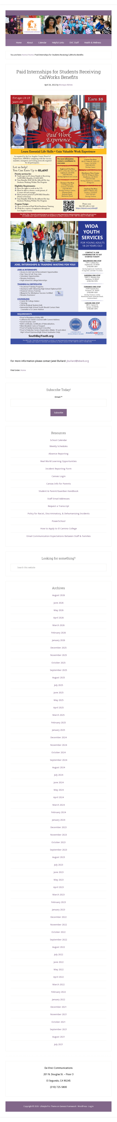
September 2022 (58, 939)
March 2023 (58, 894)
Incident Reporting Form (58, 468)
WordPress (82, 1106)
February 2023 (58, 902)
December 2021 (58, 1007)
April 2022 (58, 977)
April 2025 (58, 707)
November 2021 (58, 1014)
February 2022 (58, 992)
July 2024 (58, 775)
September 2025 (58, 670)
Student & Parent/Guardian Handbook (58, 491)
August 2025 (58, 677)
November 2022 (58, 924)
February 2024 (58, 812)
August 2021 (58, 1036)
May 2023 (59, 879)
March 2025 (58, 715)
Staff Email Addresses (58, 498)
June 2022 (59, 962)
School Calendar (58, 440)
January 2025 (58, 730)
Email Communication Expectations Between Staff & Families (59, 536)
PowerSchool (58, 521)
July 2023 (58, 864)
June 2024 (59, 782)
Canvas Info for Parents (58, 483)
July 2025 (58, 685)
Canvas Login (59, 476)
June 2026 (59, 602)
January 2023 (58, 909)
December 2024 (58, 737)
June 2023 (59, 872)
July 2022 (58, 954)
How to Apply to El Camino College (58, 528)
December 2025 (58, 647)
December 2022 (58, 917)
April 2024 (58, 797)
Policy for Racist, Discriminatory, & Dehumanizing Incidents (59, 513)
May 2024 (59, 790)
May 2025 (59, 700)
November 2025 (58, 655)
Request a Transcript (58, 506)
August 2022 (58, 947)
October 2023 (58, 842)
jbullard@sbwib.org (78, 361)
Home (23, 370)
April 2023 (58, 887)
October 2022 (58, 932)
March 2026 (58, 625)
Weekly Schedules (59, 446)
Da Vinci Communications (58, 24)
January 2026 (58, 640)
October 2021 (58, 1022)
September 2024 (58, 760)
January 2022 (58, 999)
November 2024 (58, 745)
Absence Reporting (58, 453)
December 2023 (58, 827)
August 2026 (58, 595)
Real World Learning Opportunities (58, 461)
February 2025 (58, 722)
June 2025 (59, 692)
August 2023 (58, 857)
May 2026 (59, 610)
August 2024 (58, 767)
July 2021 (58, 1044)
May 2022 (59, 969)
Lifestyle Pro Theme (48, 1106)
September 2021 (58, 1029)
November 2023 (58, 834)
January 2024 (58, 820)
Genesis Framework (68, 1106)
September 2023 (58, 849)
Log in (91, 1106)
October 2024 (58, 752)
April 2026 (58, 617)
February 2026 (58, 632)
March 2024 (58, 805)
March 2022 (58, 984)
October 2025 (58, 662)
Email (58, 397)
